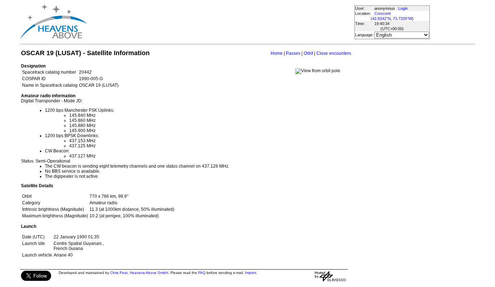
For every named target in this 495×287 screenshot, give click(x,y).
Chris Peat (119, 273)
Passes (293, 53)
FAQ (201, 273)
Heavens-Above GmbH (149, 273)
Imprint (250, 273)
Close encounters (333, 53)
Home (277, 53)
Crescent (382, 13)
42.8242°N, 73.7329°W (392, 18)
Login (403, 8)
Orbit (308, 53)
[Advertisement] (220, 21)
